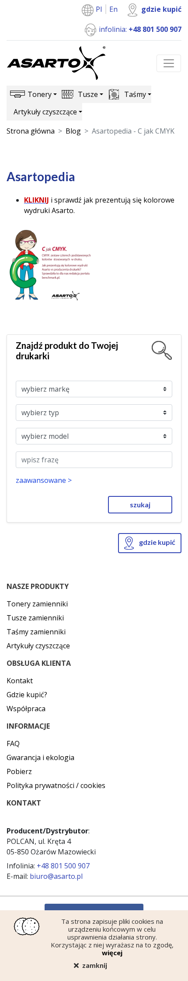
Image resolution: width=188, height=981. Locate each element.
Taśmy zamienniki (36, 632)
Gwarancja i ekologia (40, 757)
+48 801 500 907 (63, 866)
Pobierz (19, 771)
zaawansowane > (44, 480)
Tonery (40, 94)
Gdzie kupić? (27, 694)
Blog (73, 131)
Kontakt (20, 680)
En (113, 9)
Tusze (88, 94)
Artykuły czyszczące (45, 112)
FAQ (13, 743)
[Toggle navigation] (169, 63)
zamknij (94, 965)
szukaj (140, 504)
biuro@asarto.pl (56, 876)
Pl (100, 9)
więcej (112, 952)
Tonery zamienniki (37, 604)
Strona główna (31, 131)
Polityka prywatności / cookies (56, 785)
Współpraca (26, 708)
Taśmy (135, 94)
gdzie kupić (161, 9)
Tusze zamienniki (35, 618)
